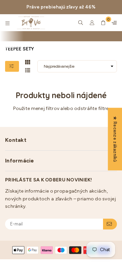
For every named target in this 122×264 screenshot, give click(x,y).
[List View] (27, 69)
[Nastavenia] (113, 23)
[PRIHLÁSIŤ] (110, 224)
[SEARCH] (80, 23)
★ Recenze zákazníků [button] (115, 139)
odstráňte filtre (91, 108)
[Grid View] (27, 61)
